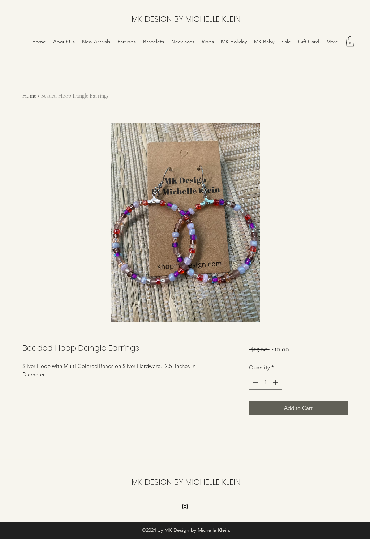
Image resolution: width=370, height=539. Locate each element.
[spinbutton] (265, 382)
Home (29, 95)
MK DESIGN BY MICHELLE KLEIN (186, 19)
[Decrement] (255, 382)
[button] (350, 41)
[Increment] (276, 382)
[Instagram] (185, 506)
